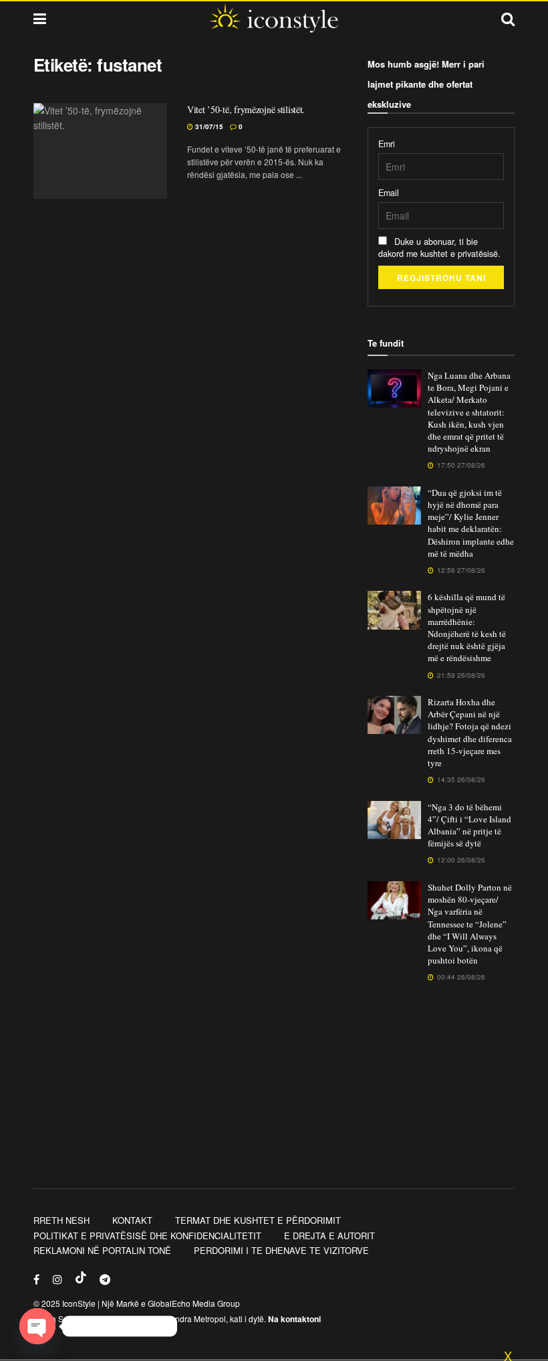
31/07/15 (208, 126)
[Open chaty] (37, 1326)
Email (388, 193)
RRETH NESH (61, 1220)
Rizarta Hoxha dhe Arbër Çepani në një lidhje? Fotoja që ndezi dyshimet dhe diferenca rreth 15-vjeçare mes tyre (470, 732)
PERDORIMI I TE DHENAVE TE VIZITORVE (281, 1250)
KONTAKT (132, 1220)
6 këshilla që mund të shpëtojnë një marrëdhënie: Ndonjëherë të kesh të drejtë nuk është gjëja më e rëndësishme (467, 627)
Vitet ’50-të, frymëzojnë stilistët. (246, 109)
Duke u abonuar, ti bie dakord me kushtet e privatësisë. (439, 248)
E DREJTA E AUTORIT (329, 1235)
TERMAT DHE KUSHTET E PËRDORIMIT (258, 1220)
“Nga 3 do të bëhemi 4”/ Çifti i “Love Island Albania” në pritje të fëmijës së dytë (469, 825)
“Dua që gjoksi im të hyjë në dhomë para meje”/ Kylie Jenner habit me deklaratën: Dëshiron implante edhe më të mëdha (471, 522)
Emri (386, 144)
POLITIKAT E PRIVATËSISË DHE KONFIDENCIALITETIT (147, 1235)
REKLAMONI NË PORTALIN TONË (102, 1250)
